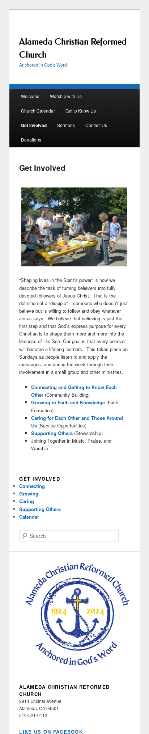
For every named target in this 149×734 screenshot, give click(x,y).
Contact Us (96, 125)
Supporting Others (52, 433)
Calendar (29, 516)
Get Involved (34, 125)
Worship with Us (66, 96)
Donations (31, 139)
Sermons (66, 125)
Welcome (30, 96)
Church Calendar (38, 110)
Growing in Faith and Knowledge (68, 402)
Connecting (32, 485)
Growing (28, 493)
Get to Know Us (80, 110)
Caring (26, 501)
